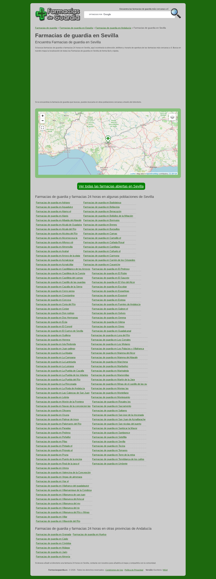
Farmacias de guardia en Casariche (101, 264)
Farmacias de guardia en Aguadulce (54, 207)
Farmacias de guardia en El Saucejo (110, 277)
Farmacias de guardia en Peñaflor (53, 437)
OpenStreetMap (152, 173)
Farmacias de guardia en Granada (53, 534)
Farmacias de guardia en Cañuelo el (101, 251)
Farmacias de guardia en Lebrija (52, 397)
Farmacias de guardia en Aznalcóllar (54, 264)
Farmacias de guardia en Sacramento (111, 406)
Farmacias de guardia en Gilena (108, 322)
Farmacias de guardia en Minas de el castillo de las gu (119, 384)
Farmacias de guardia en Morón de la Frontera (60, 401)
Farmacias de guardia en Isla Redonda (56, 344)
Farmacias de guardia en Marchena (109, 361)
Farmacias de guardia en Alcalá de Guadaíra (59, 224)
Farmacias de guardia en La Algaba (54, 353)
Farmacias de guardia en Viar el (52, 481)
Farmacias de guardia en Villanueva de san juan (60, 494)
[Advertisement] (108, 76)
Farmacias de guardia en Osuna (52, 415)
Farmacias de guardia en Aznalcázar (55, 260)
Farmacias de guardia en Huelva (89, 534)
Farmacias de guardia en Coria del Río (56, 304)
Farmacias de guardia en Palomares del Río (58, 423)
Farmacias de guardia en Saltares (109, 410)
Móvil (165, 570)
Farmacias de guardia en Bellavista (101, 207)
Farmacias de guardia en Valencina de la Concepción (63, 472)
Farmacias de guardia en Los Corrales (111, 339)
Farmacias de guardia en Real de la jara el (57, 463)
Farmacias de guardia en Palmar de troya (57, 419)
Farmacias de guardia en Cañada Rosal (103, 242)
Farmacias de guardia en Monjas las (110, 388)
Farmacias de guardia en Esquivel (109, 295)
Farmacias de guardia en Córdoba (53, 543)
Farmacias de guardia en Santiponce (111, 432)
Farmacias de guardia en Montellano (110, 392)
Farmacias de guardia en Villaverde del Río (58, 521)
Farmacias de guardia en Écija (51, 322)
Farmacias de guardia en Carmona (101, 255)
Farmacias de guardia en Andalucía (113, 28)
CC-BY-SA (173, 173)
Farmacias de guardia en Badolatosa (102, 202)
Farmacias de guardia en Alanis (52, 215)
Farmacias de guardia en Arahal (52, 251)
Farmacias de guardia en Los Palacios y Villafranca (117, 348)
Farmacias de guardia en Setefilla (109, 437)
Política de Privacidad (134, 570)
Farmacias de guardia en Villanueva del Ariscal (60, 499)
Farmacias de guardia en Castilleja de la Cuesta (60, 273)
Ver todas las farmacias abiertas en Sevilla (111, 186)
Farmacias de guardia (46, 28)
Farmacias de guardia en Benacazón (102, 211)
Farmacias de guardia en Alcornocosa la (56, 238)
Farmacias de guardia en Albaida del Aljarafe (58, 220)
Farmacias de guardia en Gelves (109, 313)
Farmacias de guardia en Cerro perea (55, 291)
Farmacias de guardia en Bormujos (101, 220)
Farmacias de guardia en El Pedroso (111, 269)
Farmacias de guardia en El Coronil (54, 326)
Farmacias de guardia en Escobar (109, 286)
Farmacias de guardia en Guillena (53, 335)
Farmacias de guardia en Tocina (108, 446)
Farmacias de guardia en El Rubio (109, 273)
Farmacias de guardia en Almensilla (54, 246)
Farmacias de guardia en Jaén (51, 552)
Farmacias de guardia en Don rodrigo (55, 313)
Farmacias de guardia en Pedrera (53, 432)
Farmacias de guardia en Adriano (53, 202)
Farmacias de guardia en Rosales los (111, 401)
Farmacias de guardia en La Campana (55, 357)
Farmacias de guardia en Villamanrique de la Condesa (64, 490)
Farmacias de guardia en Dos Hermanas (57, 317)
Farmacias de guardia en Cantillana (101, 246)
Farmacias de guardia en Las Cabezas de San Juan (62, 392)
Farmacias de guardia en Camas (100, 233)
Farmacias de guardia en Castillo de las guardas (61, 282)
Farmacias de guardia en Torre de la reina (113, 454)
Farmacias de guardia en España (76, 28)
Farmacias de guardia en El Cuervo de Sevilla (59, 330)
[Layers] (172, 116)
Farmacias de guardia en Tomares (109, 450)
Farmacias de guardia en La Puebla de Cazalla (60, 370)
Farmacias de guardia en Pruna (52, 454)
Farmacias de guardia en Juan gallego (55, 348)
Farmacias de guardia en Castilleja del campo (59, 277)
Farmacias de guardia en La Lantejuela (56, 361)
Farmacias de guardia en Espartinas (110, 291)
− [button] (43, 121)
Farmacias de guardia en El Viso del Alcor (113, 282)
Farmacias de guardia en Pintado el (54, 446)
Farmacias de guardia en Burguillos (101, 229)
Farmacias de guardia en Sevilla (108, 441)
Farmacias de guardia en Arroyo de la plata (58, 255)
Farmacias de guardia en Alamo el (53, 211)
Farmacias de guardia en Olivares (53, 410)
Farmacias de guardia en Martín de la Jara (113, 379)
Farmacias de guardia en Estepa (108, 300)
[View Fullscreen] (42, 127)
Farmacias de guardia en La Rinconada (56, 384)
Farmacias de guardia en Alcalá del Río (56, 229)
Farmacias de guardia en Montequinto (110, 397)
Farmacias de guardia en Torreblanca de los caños (118, 459)
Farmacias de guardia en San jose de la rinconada (118, 415)
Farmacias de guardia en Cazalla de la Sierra (59, 286)
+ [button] (43, 116)
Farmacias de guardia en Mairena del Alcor (113, 353)
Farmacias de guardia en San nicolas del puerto (116, 423)
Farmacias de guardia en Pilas (51, 441)
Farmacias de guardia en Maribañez (109, 366)
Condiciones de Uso (114, 570)
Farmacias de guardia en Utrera (52, 468)
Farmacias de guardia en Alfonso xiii (54, 242)
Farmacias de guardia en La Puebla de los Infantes (62, 375)
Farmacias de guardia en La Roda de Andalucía (60, 388)
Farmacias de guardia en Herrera (53, 339)
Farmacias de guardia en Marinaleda (110, 370)
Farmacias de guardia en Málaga (53, 547)
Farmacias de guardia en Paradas (53, 428)
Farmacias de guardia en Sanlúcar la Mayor (114, 428)
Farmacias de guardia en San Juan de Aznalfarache (118, 419)
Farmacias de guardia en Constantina (55, 295)
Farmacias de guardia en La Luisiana (55, 366)
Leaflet (132, 173)
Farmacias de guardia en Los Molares (110, 344)
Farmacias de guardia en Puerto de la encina (59, 459)
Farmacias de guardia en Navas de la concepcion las (63, 406)
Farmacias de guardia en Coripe (52, 308)
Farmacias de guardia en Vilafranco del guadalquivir (62, 485)
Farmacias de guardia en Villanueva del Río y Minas (62, 512)
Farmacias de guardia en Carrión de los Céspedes (109, 260)
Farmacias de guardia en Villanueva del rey (58, 503)
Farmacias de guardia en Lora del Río (110, 335)
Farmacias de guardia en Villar (51, 516)
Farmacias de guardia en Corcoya (53, 300)
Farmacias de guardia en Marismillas (110, 375)
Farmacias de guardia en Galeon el (110, 308)
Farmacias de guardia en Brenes (100, 224)
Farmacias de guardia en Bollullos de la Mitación (108, 215)
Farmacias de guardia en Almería (53, 556)
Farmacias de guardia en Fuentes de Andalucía (116, 304)
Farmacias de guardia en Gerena (109, 317)
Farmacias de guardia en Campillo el (102, 238)
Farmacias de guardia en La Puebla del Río (58, 379)
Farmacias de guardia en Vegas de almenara (59, 476)
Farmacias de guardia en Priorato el (54, 450)
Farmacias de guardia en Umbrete (109, 463)
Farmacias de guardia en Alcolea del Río (56, 233)
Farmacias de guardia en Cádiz (52, 538)
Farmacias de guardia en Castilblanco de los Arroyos (63, 269)
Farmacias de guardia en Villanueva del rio (58, 507)
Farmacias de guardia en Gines (108, 326)
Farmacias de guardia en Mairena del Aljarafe (114, 357)
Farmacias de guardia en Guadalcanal (111, 330)
